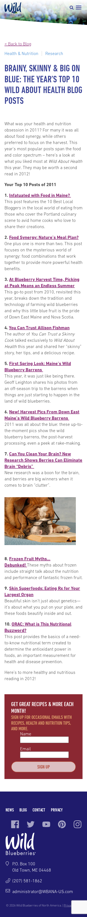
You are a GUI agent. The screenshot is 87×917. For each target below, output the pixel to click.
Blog (23, 809)
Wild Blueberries (13, 9)
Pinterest (62, 824)
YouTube (46, 824)
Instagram (77, 824)
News (10, 809)
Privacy (57, 809)
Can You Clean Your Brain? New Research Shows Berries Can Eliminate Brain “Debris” (43, 460)
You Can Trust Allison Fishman (39, 327)
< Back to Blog (17, 43)
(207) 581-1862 (27, 880)
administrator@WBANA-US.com (42, 891)
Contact (39, 809)
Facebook (15, 824)
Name (25, 733)
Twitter (31, 824)
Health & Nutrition (21, 53)
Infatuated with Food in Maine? (40, 195)
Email (25, 748)
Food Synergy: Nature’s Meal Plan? (44, 237)
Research (54, 53)
